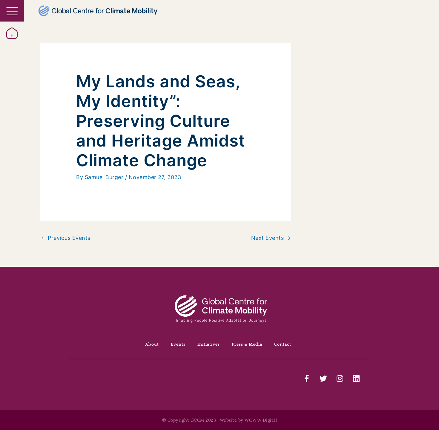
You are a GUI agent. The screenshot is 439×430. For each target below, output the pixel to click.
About (152, 344)
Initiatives (208, 344)
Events (178, 344)
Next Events (271, 238)
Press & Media (247, 344)
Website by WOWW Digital (248, 420)
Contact (282, 344)
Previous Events (65, 238)
